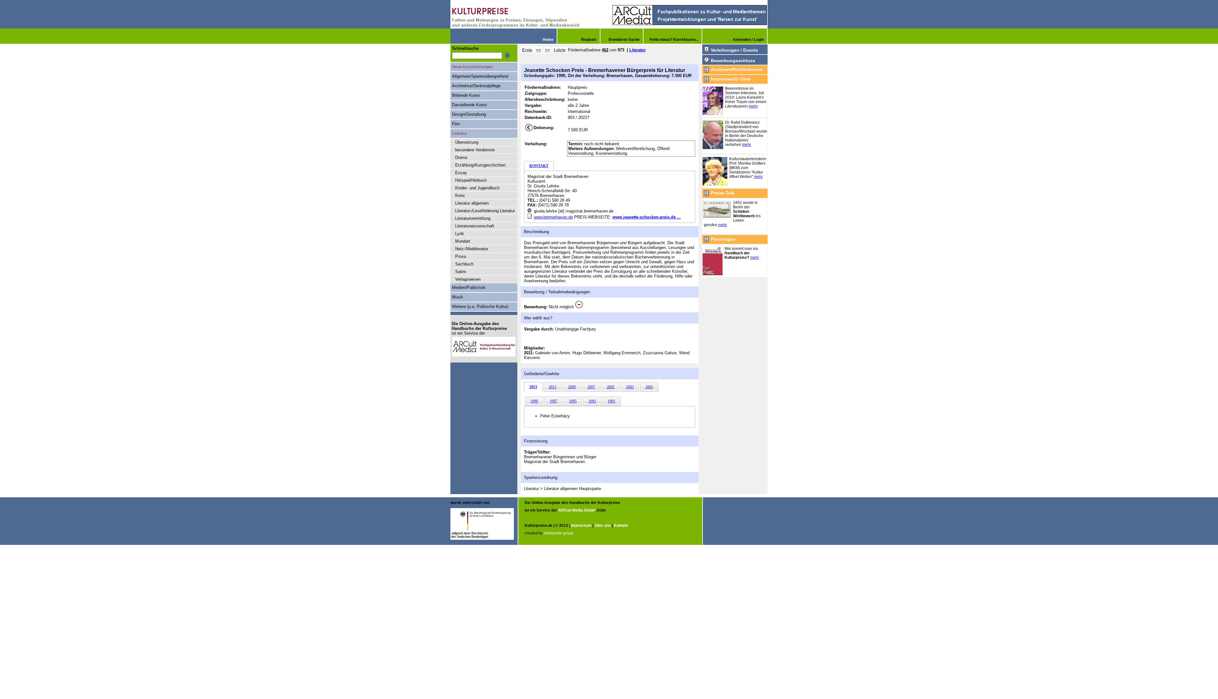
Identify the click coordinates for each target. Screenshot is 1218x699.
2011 (552, 387)
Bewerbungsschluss (733, 60)
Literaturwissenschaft (474, 226)
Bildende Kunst (466, 95)
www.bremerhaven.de (553, 217)
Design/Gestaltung (469, 114)
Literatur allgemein (472, 203)
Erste (527, 50)
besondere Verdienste (475, 149)
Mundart (462, 241)
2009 (572, 387)
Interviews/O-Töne (730, 79)
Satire (460, 271)
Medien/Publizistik (469, 287)
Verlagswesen (468, 279)
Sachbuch (464, 264)
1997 (553, 401)
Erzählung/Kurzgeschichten (480, 165)
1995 (573, 401)
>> (547, 50)
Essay (461, 172)
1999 (534, 401)
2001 (649, 387)
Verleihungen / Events (734, 50)
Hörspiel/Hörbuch (471, 180)
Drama (461, 157)
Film (456, 123)
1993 (592, 401)
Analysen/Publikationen (737, 69)
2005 (610, 387)
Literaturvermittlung (472, 218)
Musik (457, 297)
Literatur (637, 50)
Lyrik (459, 233)
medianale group (558, 533)
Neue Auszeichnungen (472, 66)
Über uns (602, 525)
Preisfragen (723, 239)
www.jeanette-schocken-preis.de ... (646, 217)
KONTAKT (538, 166)
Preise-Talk (723, 192)
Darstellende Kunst (469, 104)
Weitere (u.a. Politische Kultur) (480, 306)
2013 (533, 387)
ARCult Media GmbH (576, 510)
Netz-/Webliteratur (471, 248)
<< (538, 50)
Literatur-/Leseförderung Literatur (485, 210)
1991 (611, 401)
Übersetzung (466, 142)
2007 (591, 387)
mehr (753, 106)
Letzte (560, 50)
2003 (630, 387)
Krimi (460, 195)
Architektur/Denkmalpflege (476, 85)
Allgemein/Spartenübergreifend (480, 76)
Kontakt (621, 525)
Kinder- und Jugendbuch (477, 188)
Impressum (581, 525)
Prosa (460, 256)
